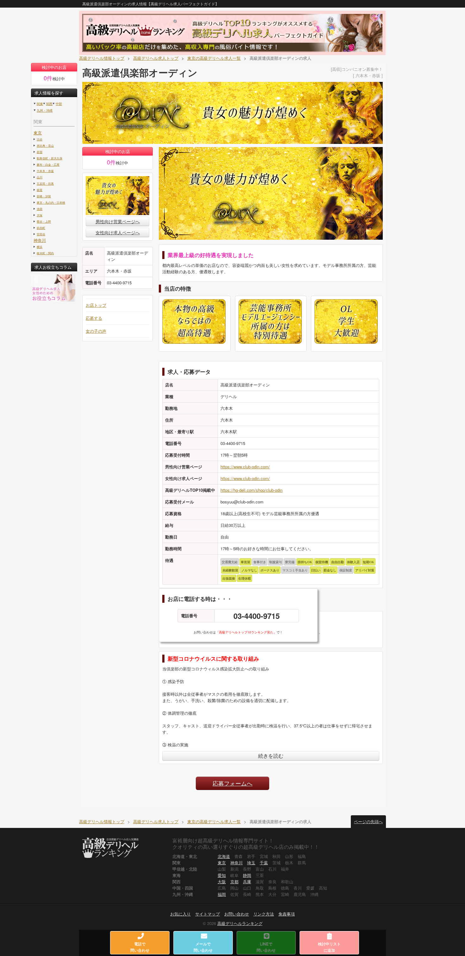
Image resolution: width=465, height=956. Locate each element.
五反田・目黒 (45, 183)
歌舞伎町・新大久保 (49, 158)
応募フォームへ (232, 783)
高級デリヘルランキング (240, 923)
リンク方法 (263, 914)
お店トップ (96, 305)
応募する (94, 318)
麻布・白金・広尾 (48, 164)
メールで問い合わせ (203, 947)
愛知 (222, 875)
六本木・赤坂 (45, 171)
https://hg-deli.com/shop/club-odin (251, 490)
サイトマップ (207, 914)
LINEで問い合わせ (266, 947)
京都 (234, 882)
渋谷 (39, 139)
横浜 (39, 246)
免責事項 (286, 914)
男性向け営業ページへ (118, 221)
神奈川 (40, 240)
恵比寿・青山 (45, 145)
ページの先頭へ (368, 821)
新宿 (39, 152)
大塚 (39, 215)
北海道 (224, 856)
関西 (49, 104)
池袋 (39, 209)
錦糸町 (41, 227)
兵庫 (247, 882)
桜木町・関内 (45, 253)
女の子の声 (96, 331)
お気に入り (180, 914)
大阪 (222, 882)
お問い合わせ (236, 914)
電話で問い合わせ (139, 947)
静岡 (247, 875)
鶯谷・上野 (44, 221)
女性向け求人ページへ (118, 232)
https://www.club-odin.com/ (245, 467)
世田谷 (41, 234)
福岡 (222, 894)
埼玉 (251, 863)
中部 (59, 104)
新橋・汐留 (44, 196)
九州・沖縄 (45, 110)
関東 (40, 104)
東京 (38, 133)
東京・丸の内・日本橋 (51, 202)
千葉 (264, 863)
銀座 (39, 190)
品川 (39, 177)
